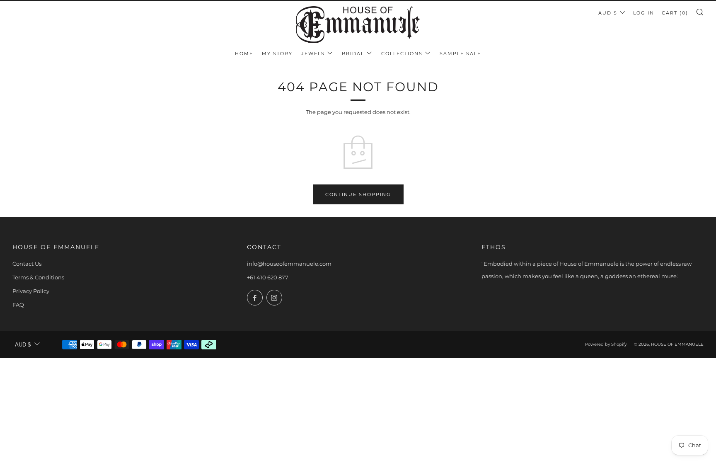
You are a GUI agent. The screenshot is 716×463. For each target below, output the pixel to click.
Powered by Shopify (605, 344)
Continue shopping (358, 194)
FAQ (18, 304)
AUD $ (607, 13)
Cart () (675, 13)
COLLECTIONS (402, 53)
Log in (643, 13)
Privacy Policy (30, 291)
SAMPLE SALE (460, 53)
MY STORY (277, 53)
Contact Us (26, 263)
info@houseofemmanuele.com (289, 263)
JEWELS (313, 53)
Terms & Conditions (38, 277)
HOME (244, 53)
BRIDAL (353, 53)
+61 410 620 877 (267, 277)
